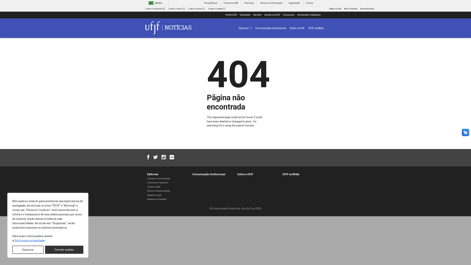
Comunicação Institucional (208, 174)
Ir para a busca (196, 9)
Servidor (257, 15)
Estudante (245, 15)
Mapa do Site (335, 9)
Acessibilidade (367, 9)
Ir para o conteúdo (154, 9)
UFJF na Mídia (290, 174)
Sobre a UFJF (245, 174)
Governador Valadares (309, 15)
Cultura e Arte (153, 187)
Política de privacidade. (30, 240)
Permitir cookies (64, 249)
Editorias (152, 174)
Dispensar (28, 249)
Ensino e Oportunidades (158, 191)
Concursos (289, 15)
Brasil (159, 3)
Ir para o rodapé (216, 9)
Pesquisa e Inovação (157, 199)
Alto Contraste (350, 9)
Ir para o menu (176, 9)
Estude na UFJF (272, 15)
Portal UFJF (231, 15)
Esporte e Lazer (154, 195)
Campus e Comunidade (158, 178)
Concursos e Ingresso (157, 182)
